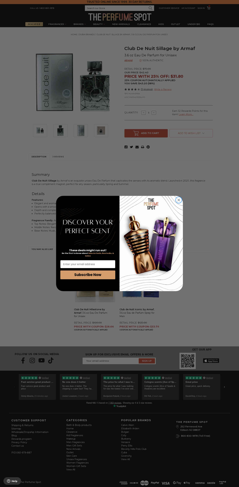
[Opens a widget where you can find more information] (12, 481)
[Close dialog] (179, 200)
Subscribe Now (87, 274)
